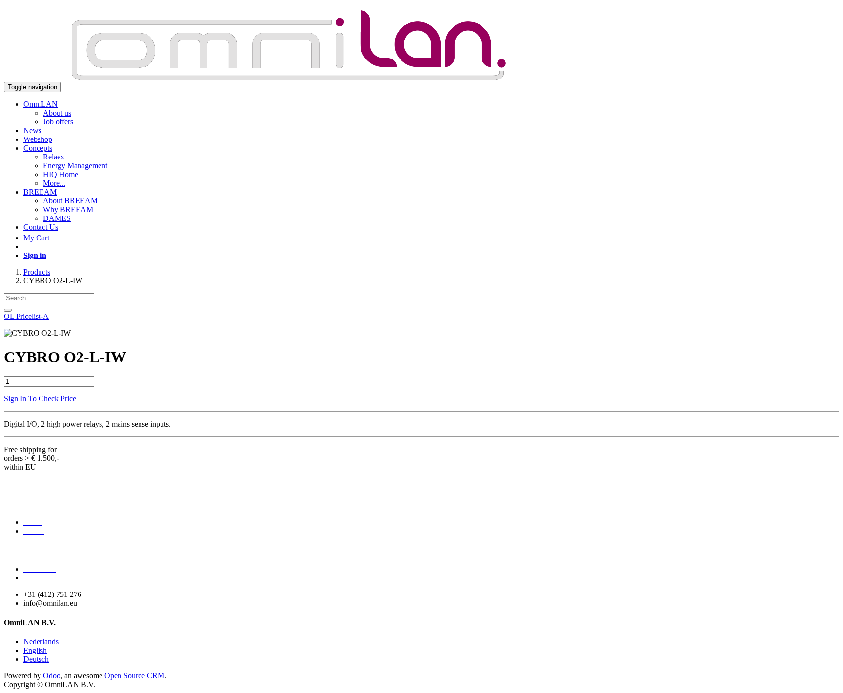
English (35, 650)
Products (36, 272)
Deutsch (36, 659)
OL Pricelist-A (26, 316)
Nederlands (41, 641)
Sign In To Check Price (40, 399)
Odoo (51, 676)
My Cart (36, 238)
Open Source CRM (134, 676)
